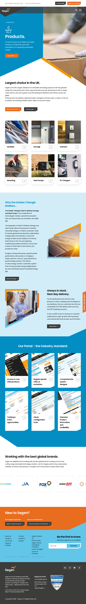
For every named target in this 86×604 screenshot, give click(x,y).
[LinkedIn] (65, 567)
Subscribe (73, 546)
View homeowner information (38, 524)
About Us (8, 536)
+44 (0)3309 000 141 (40, 579)
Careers (21, 541)
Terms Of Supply (37, 549)
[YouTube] (74, 567)
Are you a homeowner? (33, 3)
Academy (21, 539)
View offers (11, 56)
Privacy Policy (36, 541)
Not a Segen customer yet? (14, 3)
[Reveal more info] (24, 379)
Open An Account (74, 3)
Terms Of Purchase (35, 553)
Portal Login (60, 3)
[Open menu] (80, 10)
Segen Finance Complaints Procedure (36, 545)
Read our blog (11, 279)
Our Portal (8, 541)
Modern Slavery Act (37, 537)
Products (10, 22)
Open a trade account (13, 524)
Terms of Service (16, 592)
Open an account (12, 109)
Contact (21, 536)
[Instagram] (69, 567)
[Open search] (76, 10)
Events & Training (8, 544)
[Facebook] (79, 567)
